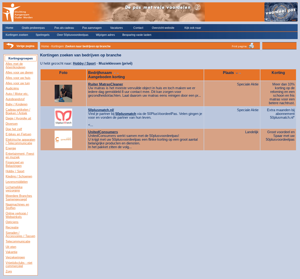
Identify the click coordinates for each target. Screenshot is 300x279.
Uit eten (11, 247)
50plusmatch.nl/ (101, 110)
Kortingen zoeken (17, 35)
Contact (138, 27)
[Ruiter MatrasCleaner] (63, 92)
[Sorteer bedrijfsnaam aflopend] (115, 73)
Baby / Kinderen (16, 104)
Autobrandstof (15, 99)
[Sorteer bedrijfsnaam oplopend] (118, 73)
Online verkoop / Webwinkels (17, 215)
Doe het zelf (14, 129)
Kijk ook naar (192, 27)
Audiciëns (12, 88)
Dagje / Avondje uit (18, 118)
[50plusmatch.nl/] (63, 116)
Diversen (12, 123)
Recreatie (12, 227)
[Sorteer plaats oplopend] (240, 73)
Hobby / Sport (15, 171)
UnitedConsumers (103, 132)
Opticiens (12, 222)
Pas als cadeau (64, 27)
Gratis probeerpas (33, 27)
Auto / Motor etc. (17, 93)
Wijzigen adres (105, 35)
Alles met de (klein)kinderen (15, 65)
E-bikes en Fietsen (18, 134)
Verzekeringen (15, 257)
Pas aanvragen (92, 27)
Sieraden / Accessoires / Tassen (20, 234)
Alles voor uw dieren (19, 72)
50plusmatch (125, 114)
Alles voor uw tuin (18, 83)
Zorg (9, 271)
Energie (11, 148)
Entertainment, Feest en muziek (20, 155)
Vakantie (11, 252)
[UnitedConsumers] (63, 138)
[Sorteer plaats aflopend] (237, 73)
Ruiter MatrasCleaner (105, 84)
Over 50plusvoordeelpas (72, 35)
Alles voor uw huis (18, 78)
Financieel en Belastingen (15, 164)
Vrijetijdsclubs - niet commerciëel (19, 264)
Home (9, 27)
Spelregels (42, 35)
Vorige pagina (25, 46)
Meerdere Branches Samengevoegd (19, 197)
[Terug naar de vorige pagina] (9, 48)
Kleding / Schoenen (19, 176)
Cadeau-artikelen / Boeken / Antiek (18, 111)
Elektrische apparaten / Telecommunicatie (20, 141)
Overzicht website (163, 27)
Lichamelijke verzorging (14, 188)
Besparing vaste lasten (136, 35)
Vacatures (116, 27)
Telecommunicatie (18, 241)
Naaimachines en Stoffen (17, 206)
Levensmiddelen (17, 182)
